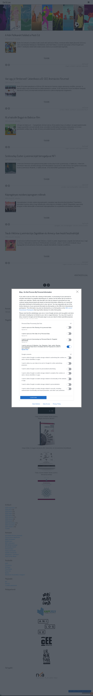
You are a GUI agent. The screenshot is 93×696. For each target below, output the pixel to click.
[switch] (69, 327)
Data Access (46, 404)
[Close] (78, 292)
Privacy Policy (57, 404)
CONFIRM (33, 397)
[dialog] (46, 348)
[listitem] (46, 323)
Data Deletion (36, 404)
